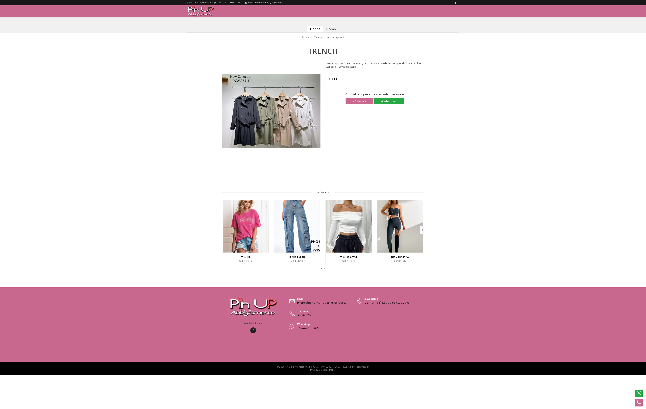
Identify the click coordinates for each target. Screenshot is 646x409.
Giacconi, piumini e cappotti (328, 37)
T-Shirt (245, 257)
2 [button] (274, 155)
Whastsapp (390, 101)
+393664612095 (308, 327)
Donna (315, 29)
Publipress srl (362, 366)
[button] (224, 113)
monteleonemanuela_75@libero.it (265, 2)
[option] (271, 111)
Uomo (331, 29)
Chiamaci (360, 101)
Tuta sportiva (400, 257)
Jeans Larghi (297, 257)
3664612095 (234, 2)
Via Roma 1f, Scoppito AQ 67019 (205, 2)
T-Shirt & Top (348, 257)
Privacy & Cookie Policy (323, 369)
